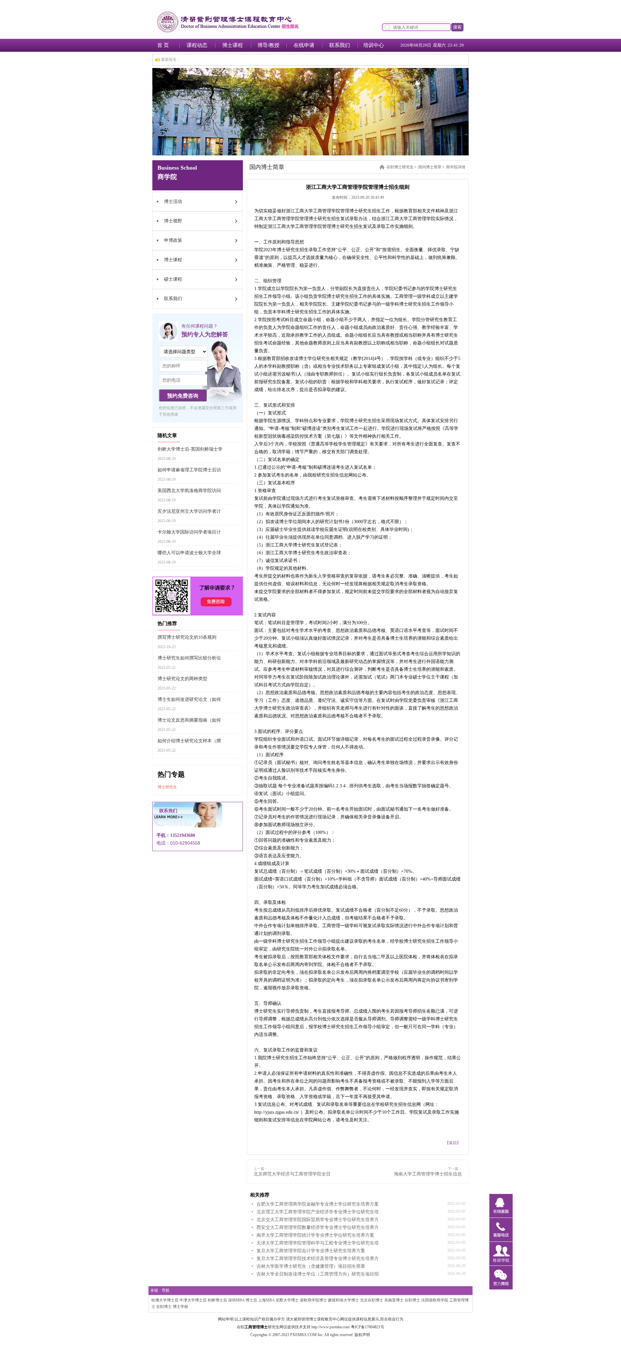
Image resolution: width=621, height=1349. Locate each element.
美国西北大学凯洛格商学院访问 (189, 490)
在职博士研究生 (400, 167)
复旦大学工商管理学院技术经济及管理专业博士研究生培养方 (317, 1258)
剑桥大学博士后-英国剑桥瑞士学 (190, 449)
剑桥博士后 (217, 1300)
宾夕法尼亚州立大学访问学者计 (189, 511)
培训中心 (373, 45)
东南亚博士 (394, 1300)
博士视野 (173, 221)
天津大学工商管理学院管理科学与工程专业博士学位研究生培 (317, 1243)
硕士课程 (173, 279)
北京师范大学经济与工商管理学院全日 (292, 1174)
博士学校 (180, 1306)
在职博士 (412, 1300)
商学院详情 (455, 167)
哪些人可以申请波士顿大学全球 (189, 552)
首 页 (163, 45)
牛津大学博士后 (193, 1300)
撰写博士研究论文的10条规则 (187, 637)
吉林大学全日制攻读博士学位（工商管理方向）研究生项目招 (317, 1274)
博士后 (251, 1300)
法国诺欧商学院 (434, 1300)
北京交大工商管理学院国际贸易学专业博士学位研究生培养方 (317, 1219)
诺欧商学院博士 (313, 1300)
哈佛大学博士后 (165, 1300)
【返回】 (453, 1143)
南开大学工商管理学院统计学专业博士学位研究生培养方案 (315, 1235)
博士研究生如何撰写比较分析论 (189, 658)
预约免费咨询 (182, 396)
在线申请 (304, 45)
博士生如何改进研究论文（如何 (189, 699)
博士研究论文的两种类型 (182, 678)
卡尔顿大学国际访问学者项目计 (189, 532)
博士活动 (173, 201)
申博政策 (173, 240)
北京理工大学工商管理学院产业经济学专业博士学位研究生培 (317, 1211)
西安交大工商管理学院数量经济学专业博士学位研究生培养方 (317, 1227)
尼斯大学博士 (287, 1300)
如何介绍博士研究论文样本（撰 (189, 740)
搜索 (457, 27)
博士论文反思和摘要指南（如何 (189, 720)
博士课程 (232, 45)
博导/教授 (268, 45)
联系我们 (339, 45)
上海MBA (266, 1300)
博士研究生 (167, 787)
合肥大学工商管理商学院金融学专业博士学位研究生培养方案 (317, 1204)
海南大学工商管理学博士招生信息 (428, 1174)
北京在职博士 (371, 1300)
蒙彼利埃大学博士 (343, 1300)
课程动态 (197, 45)
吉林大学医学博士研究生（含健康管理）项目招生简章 (310, 1266)
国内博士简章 (429, 167)
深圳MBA (236, 1300)
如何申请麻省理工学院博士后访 (189, 469)
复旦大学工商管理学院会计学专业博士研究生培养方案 (310, 1250)
